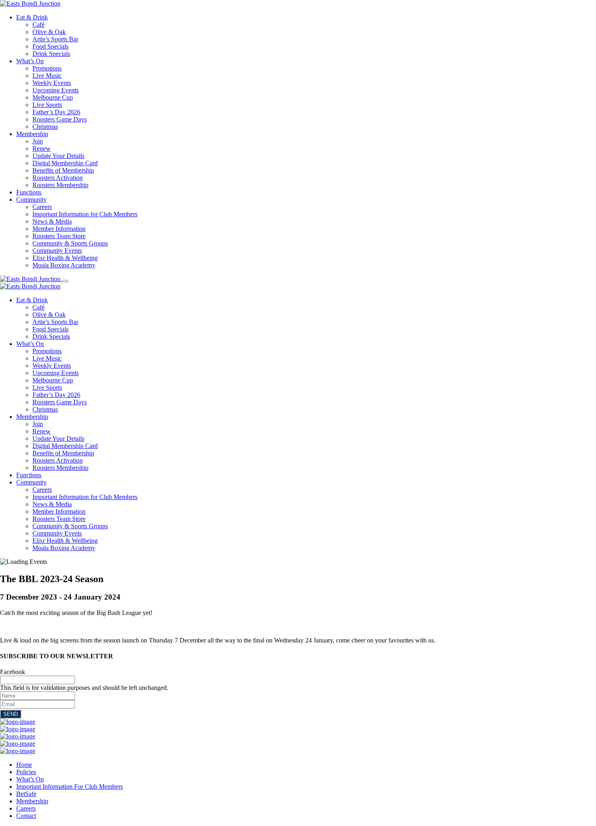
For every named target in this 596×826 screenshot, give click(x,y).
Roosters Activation (57, 177)
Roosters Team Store (59, 236)
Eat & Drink (32, 17)
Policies (26, 771)
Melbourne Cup (52, 97)
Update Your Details (58, 155)
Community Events (57, 250)
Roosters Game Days (59, 119)
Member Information (59, 228)
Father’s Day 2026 (56, 112)
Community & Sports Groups (70, 243)
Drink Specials (51, 53)
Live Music (47, 75)
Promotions (47, 68)
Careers (42, 206)
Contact (26, 815)
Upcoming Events (55, 90)
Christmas (45, 126)
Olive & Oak (49, 31)
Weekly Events (51, 82)
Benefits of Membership (63, 170)
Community (31, 199)
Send (10, 714)
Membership (32, 133)
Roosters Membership (60, 184)
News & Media (52, 221)
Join (37, 141)
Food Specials (50, 46)
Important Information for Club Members (84, 214)
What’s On (30, 61)
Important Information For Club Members (69, 786)
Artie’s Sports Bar (55, 39)
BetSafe (26, 793)
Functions (28, 192)
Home (24, 764)
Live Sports (47, 104)
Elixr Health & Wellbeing (65, 257)
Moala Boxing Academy (63, 265)
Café (38, 24)
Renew (41, 148)
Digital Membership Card (65, 163)
